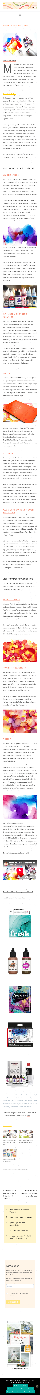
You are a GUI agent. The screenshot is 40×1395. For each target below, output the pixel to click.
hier (14, 357)
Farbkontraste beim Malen (19, 1230)
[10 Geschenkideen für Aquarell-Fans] (10, 1153)
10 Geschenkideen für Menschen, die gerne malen (9, 1142)
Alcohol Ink (22, 1169)
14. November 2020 (7, 28)
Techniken (9, 1169)
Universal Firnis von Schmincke (21, 274)
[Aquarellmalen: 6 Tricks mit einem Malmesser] (26, 1134)
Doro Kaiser (18, 28)
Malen (26, 1169)
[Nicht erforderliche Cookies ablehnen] (37, 1386)
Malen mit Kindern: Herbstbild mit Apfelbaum (9, 1194)
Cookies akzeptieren (20, 1386)
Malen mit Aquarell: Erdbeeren (21, 1217)
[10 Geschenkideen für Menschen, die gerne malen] (10, 1134)
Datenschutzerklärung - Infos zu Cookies (20, 1392)
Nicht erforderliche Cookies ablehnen (20, 1389)
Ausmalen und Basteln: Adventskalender (29, 1193)
